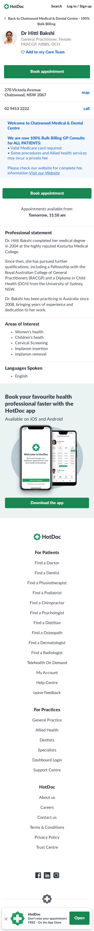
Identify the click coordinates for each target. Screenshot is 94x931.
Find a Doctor (47, 563)
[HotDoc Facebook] (38, 875)
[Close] (5, 918)
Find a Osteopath (47, 633)
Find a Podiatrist (47, 593)
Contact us (47, 817)
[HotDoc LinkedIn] (47, 875)
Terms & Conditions (47, 827)
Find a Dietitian (47, 623)
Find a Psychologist (47, 613)
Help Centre (47, 683)
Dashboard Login (47, 760)
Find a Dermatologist (47, 643)
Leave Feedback (47, 693)
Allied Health (47, 730)
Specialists (47, 750)
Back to (48, 21)
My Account (47, 673)
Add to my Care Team (45, 52)
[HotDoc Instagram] (56, 875)
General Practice (47, 720)
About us (47, 798)
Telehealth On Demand (47, 663)
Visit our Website (44, 173)
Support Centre (47, 770)
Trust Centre (47, 847)
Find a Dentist (47, 573)
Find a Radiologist (47, 653)
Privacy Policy (47, 837)
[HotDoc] (14, 6)
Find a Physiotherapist (47, 583)
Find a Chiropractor (47, 603)
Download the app (47, 503)
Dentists (47, 740)
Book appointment (47, 72)
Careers (47, 808)
